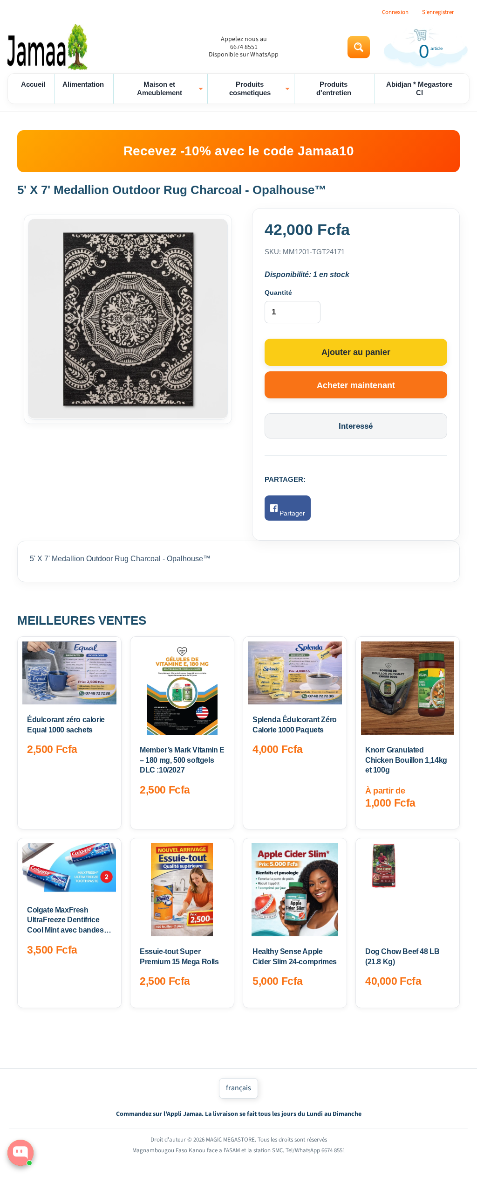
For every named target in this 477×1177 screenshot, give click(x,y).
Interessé (356, 426)
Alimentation (83, 84)
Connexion (395, 12)
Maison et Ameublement (171, 88)
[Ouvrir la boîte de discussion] (20, 1153)
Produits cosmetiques (260, 88)
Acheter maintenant (356, 385)
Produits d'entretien (333, 88)
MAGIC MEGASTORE (230, 1139)
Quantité (278, 292)
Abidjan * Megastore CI (419, 88)
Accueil (33, 84)
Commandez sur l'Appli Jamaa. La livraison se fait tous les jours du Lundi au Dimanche (238, 1114)
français (238, 1088)
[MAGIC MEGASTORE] (49, 47)
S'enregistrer (438, 12)
